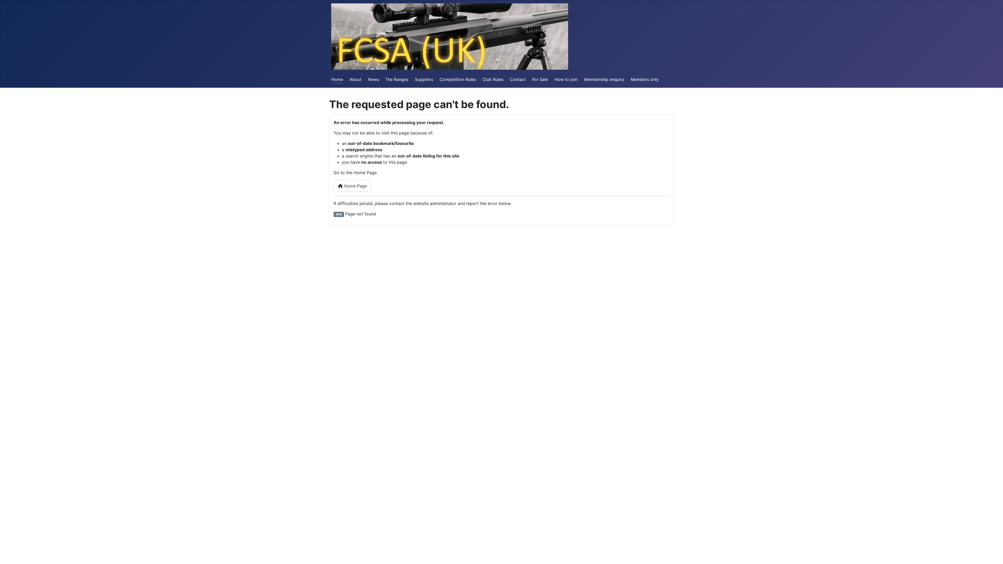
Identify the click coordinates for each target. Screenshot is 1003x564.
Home (337, 79)
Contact (518, 79)
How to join (566, 79)
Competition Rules (458, 79)
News (373, 79)
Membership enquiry (604, 79)
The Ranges (396, 79)
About (355, 79)
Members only (645, 79)
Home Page (355, 186)
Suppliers (424, 79)
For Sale (540, 79)
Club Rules (492, 79)
